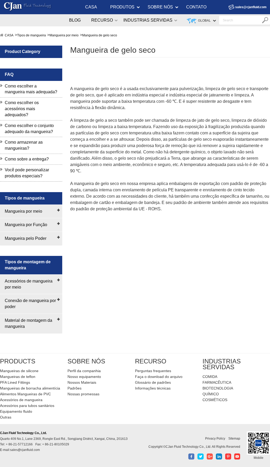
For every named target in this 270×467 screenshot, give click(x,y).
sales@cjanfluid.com (251, 7)
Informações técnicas (153, 388)
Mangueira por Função (26, 224)
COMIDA (209, 376)
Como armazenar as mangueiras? (24, 145)
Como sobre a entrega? (27, 159)
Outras (5, 417)
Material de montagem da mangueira (28, 323)
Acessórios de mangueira (21, 400)
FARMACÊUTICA (216, 382)
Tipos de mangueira (31, 35)
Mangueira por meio (64, 35)
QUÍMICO (210, 394)
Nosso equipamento (84, 376)
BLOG (75, 20)
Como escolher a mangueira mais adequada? (31, 89)
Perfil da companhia (84, 371)
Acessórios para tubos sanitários (27, 405)
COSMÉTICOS (214, 400)
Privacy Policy (215, 438)
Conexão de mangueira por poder (30, 303)
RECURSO (102, 20)
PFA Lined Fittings (15, 382)
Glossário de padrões (153, 382)
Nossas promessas (83, 394)
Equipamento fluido (16, 411)
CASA (91, 7)
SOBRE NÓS (160, 7)
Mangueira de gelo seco (99, 35)
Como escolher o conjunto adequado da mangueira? (29, 128)
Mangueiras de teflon (17, 376)
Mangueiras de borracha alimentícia (30, 388)
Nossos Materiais (82, 382)
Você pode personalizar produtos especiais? (27, 173)
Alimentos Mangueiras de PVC (25, 394)
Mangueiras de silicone (19, 371)
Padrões (74, 388)
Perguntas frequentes (153, 371)
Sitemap (234, 438)
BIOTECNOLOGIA (217, 388)
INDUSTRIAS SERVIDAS (147, 20)
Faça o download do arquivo (158, 376)
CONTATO (196, 7)
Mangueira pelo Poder (25, 238)
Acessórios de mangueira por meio (28, 284)
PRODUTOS (122, 7)
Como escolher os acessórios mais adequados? (22, 108)
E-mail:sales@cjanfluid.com (20, 450)
